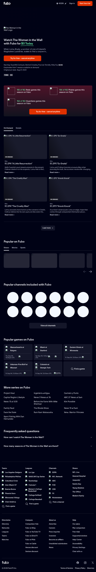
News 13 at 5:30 (10, 401)
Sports (23, 248)
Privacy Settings (78, 547)
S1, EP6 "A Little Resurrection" (18, 163)
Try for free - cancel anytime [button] (22, 58)
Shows (6, 248)
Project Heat (9, 393)
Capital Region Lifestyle (14, 397)
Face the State (10, 412)
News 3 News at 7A (42, 397)
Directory (90, 568)
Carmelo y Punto (71, 393)
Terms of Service (67, 568)
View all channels (48, 325)
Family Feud (9, 408)
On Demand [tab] (8, 128)
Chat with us (77, 551)
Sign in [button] (72, 3)
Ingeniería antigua (42, 393)
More (61, 65)
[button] (85, 271)
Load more (46, 228)
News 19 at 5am (71, 408)
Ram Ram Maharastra (43, 412)
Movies (15, 248)
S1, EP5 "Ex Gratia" (58, 163)
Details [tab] (18, 128)
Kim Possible (69, 401)
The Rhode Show (41, 408)
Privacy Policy (80, 568)
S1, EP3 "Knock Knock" (60, 206)
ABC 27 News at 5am (73, 397)
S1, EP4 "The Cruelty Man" (17, 206)
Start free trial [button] (85, 3)
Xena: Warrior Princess (74, 412)
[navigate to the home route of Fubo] (7, 3)
